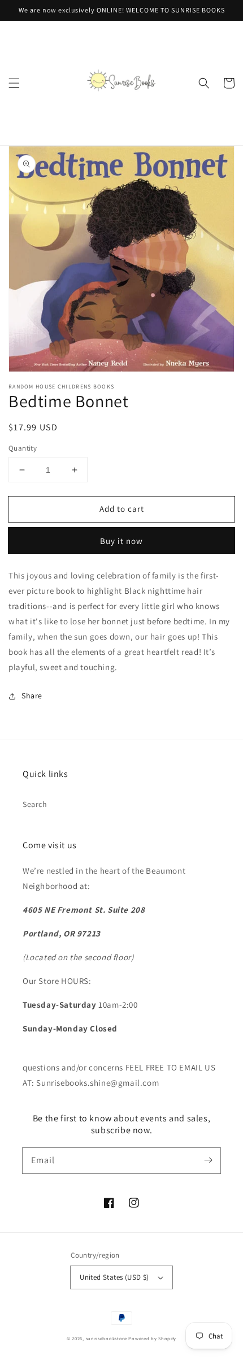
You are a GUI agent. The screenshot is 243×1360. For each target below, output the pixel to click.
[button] (14, 83)
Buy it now (121, 541)
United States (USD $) (114, 1277)
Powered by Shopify (152, 1338)
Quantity (22, 448)
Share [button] (31, 695)
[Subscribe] (208, 1160)
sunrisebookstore (106, 1338)
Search (35, 804)
